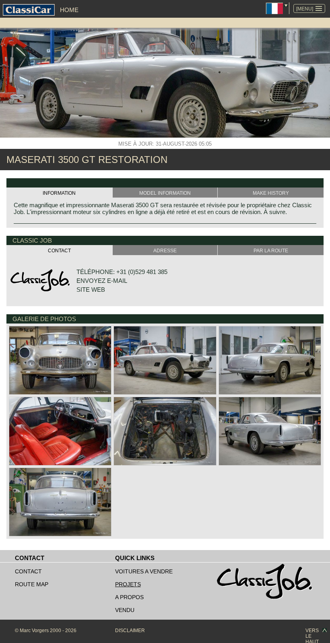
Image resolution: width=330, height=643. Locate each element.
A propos (129, 597)
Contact (28, 571)
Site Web (90, 289)
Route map (31, 584)
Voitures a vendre (144, 571)
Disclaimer (130, 630)
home (69, 9)
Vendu (124, 610)
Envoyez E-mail (101, 280)
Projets (128, 584)
